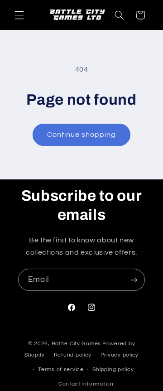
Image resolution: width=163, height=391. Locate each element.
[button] (19, 15)
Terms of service (61, 369)
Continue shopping (81, 134)
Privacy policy (120, 354)
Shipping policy (113, 369)
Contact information (86, 383)
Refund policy (73, 354)
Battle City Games (76, 343)
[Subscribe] (134, 280)
